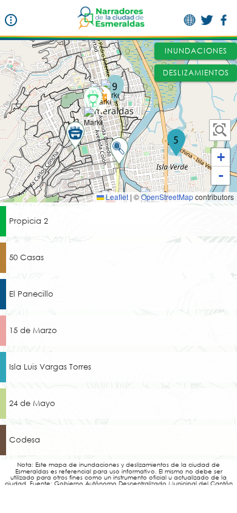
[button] (176, 142)
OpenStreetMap (167, 196)
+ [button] (221, 157)
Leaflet (116, 196)
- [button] (221, 175)
